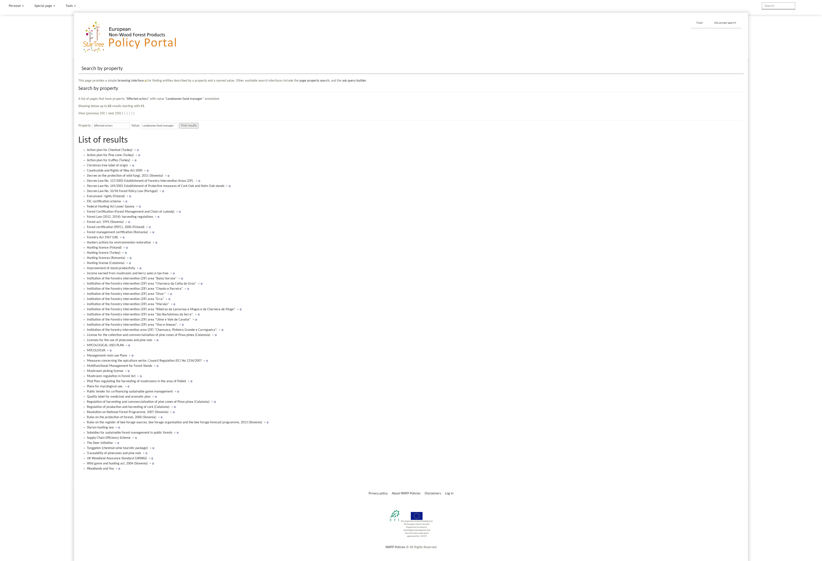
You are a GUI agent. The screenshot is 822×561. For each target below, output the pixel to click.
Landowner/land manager (184, 99)
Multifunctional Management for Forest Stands (119, 366)
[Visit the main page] (135, 37)
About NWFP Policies (406, 493)
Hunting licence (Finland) (104, 247)
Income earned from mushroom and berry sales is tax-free (127, 273)
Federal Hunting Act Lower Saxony (110, 206)
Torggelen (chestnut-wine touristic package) (117, 448)
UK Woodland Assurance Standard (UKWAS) (117, 458)
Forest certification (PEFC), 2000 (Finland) (115, 227)
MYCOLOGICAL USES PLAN (105, 345)
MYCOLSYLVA (96, 350)
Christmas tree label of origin (107, 165)
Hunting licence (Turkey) (104, 253)
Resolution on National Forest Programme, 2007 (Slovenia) (127, 412)
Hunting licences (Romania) (106, 258)
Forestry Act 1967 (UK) (102, 237)
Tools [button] (70, 6)
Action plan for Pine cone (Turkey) (110, 155)
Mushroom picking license (105, 371)
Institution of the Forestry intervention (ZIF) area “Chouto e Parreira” (135, 289)
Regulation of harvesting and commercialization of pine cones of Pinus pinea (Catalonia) (148, 402)
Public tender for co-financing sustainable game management (130, 391)
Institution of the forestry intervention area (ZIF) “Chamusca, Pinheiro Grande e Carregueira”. (152, 330)
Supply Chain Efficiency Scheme (109, 438)
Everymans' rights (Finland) (106, 196)
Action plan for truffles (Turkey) (108, 160)
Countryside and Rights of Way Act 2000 (114, 170)
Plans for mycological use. (105, 386)
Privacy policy (378, 493)
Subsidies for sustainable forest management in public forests (129, 432)
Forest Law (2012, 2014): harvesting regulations (120, 217)
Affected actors (137, 99)
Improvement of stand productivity (111, 268)
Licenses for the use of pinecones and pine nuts (119, 340)
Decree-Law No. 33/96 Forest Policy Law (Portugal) (122, 191)
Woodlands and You (100, 468)
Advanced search (725, 22)
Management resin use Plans (107, 355)
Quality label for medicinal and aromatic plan (118, 396)
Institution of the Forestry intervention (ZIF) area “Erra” (125, 299)
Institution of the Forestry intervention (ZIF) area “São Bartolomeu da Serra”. (140, 314)
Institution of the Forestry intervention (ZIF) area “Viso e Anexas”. (132, 325)
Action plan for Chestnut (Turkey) (110, 150)
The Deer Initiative (100, 443)
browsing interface (131, 80)
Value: (135, 125)
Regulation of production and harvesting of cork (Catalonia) (128, 407)
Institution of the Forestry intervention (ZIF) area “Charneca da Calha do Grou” (141, 283)
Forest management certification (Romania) (117, 232)
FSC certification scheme (104, 201)
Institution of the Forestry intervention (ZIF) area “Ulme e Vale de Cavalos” (139, 319)
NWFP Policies (395, 547)
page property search (314, 80)
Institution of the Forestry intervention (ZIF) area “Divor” (126, 294)
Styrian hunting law (100, 427)
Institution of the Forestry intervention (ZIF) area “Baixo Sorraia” (132, 278)
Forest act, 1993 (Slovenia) (105, 222)
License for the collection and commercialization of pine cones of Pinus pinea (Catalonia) (148, 335)
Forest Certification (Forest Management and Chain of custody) (130, 211)
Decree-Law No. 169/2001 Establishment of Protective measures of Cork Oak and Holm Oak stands (155, 186)
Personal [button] (15, 6)
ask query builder (354, 80)
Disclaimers (433, 493)
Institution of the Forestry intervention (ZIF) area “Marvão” (128, 304)
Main (699, 22)
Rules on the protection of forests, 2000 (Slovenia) (121, 417)
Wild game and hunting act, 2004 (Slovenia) (117, 463)
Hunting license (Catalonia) (106, 263)
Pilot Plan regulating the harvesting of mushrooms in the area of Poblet (136, 381)
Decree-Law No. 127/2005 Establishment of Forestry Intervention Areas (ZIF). (140, 181)
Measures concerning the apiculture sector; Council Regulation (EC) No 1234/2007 (144, 361)
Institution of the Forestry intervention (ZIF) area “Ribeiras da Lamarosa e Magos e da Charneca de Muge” (161, 309)
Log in (449, 493)
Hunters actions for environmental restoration (119, 242)
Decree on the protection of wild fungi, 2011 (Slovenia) (125, 176)
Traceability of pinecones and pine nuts (114, 453)
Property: (85, 125)
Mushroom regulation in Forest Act (111, 376)
